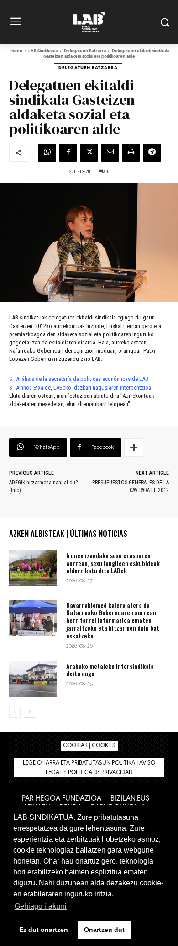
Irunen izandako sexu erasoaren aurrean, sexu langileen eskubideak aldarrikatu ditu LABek (113, 563)
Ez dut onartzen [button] (43, 929)
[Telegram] (152, 153)
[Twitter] (89, 153)
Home (16, 51)
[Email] (110, 153)
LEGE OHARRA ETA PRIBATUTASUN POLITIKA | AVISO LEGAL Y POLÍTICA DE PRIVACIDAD (89, 768)
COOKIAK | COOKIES (89, 746)
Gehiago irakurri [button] (41, 906)
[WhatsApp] (47, 153)
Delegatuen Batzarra (85, 51)
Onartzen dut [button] (104, 929)
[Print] (131, 153)
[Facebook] (68, 153)
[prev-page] (15, 712)
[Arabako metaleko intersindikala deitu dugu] (33, 679)
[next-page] (29, 712)
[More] (133, 447)
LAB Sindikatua (43, 51)
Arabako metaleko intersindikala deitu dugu (110, 670)
